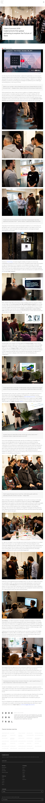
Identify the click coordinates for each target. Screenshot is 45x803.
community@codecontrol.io (28, 704)
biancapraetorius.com (29, 396)
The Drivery (10, 261)
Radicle (21, 401)
